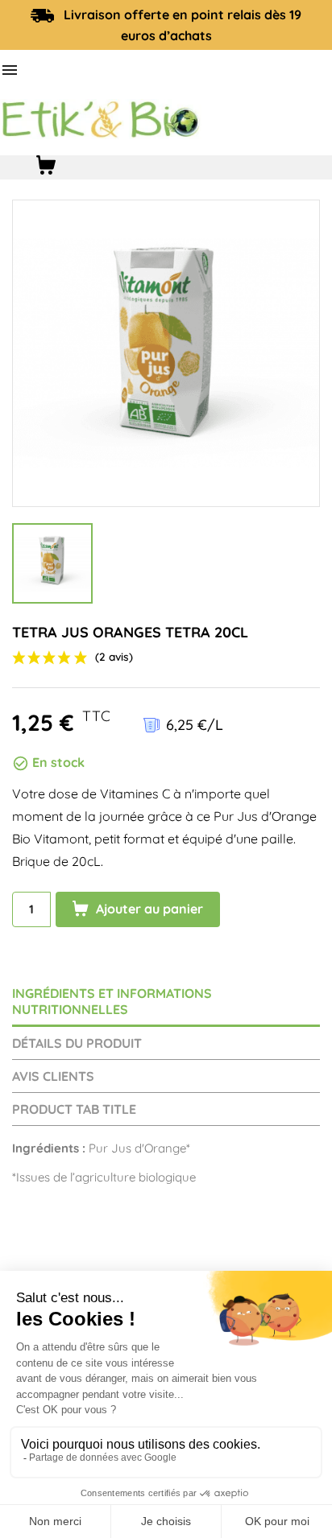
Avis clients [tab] (53, 1076)
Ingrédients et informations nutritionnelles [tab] (112, 1001)
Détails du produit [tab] (77, 1043)
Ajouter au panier (148, 909)
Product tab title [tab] (74, 1109)
